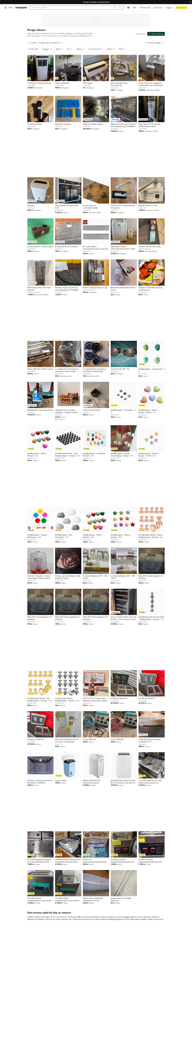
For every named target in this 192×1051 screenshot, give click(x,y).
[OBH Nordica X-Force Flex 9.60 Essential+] (40, 272)
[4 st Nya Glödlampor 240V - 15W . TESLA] (124, 561)
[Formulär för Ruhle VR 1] (124, 683)
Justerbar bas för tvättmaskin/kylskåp (90, 207)
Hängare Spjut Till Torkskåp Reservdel (121, 899)
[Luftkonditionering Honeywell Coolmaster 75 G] (151, 724)
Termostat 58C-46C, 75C (120, 369)
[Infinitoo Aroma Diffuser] (96, 395)
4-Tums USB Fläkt (89, 739)
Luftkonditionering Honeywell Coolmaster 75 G (149, 740)
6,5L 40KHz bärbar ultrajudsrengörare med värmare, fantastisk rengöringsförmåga (39, 899)
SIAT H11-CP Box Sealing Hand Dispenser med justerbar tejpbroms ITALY (96, 699)
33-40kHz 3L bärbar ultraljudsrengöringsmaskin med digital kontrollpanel (150, 861)
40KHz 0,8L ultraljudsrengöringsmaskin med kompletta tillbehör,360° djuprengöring (94, 861)
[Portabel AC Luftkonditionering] (40, 68)
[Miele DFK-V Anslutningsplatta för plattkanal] (151, 561)
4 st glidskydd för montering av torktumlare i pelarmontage (94, 370)
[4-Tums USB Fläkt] (96, 724)
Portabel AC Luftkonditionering (38, 83)
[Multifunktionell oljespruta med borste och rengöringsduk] (68, 724)
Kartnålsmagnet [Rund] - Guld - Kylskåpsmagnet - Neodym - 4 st (39, 699)
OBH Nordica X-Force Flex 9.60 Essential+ (38, 289)
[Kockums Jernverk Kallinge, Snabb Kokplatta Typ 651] (68, 561)
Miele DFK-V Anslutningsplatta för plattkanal (150, 577)
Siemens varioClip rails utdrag (149, 246)
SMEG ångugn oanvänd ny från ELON (66, 207)
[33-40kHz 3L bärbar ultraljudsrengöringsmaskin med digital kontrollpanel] (151, 844)
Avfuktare (31, 205)
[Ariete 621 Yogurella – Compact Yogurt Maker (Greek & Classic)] (40, 561)
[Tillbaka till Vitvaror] (28, 42)
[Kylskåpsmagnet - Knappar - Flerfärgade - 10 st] (40, 520)
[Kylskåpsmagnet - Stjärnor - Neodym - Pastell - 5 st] (151, 438)
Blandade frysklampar (63, 124)
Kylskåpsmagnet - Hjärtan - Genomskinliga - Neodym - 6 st (122, 454)
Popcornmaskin (60, 780)
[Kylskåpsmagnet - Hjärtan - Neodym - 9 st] (40, 438)
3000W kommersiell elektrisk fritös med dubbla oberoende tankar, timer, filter (68, 861)
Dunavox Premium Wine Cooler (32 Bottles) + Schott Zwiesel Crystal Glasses (123, 618)
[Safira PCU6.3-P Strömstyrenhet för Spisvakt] (124, 190)
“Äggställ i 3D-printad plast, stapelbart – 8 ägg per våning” (66, 411)
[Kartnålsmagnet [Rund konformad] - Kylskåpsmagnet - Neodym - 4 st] (151, 602)
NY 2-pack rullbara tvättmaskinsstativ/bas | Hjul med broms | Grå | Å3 (95, 248)
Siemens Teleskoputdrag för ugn (95, 288)
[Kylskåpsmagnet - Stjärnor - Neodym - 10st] (124, 520)
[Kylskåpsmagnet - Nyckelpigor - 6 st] (124, 395)
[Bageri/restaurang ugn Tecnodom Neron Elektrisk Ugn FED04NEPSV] (124, 109)
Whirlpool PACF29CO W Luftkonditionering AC (91, 781)
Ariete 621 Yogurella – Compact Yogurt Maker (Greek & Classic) (39, 577)
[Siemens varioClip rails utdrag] (151, 231)
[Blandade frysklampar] (68, 109)
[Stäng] (190, 2)
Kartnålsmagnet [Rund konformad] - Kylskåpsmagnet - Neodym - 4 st (151, 618)
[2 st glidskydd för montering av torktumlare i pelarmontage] (68, 354)
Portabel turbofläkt (34, 124)
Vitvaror (33, 43)
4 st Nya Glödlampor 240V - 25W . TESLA (95, 577)
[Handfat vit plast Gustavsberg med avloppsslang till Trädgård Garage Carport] (68, 272)
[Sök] (114, 7)
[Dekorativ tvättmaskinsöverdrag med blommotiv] (151, 272)
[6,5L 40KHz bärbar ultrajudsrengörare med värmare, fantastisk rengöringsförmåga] (40, 883)
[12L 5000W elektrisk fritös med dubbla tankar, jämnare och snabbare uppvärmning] (151, 765)
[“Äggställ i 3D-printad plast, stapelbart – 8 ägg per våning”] (68, 395)
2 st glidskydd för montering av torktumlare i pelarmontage (66, 370)
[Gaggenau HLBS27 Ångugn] (96, 109)
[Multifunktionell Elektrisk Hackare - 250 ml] (124, 272)
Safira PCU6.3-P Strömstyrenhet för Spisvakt (123, 207)
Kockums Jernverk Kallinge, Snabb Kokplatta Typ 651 (67, 577)
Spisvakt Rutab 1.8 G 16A (147, 205)
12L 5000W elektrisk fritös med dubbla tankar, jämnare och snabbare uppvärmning (150, 781)
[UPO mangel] (96, 68)
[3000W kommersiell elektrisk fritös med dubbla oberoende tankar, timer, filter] (68, 844)
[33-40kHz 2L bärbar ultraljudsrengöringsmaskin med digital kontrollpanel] (124, 844)
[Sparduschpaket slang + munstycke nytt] (124, 68)
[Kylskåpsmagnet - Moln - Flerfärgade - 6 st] (68, 520)
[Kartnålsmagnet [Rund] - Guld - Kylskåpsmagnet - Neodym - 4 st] (40, 683)
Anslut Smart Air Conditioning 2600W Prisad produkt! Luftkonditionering (149, 125)
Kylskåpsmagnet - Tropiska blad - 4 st (151, 370)
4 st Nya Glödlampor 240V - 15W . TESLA (123, 577)
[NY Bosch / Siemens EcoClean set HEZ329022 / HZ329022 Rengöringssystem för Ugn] (40, 765)
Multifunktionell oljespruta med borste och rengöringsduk (66, 740)
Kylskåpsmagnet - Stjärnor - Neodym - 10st (121, 536)
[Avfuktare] (40, 190)
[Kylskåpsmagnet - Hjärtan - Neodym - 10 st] (96, 520)
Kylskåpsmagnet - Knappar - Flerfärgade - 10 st (37, 536)
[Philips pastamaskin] (68, 68)
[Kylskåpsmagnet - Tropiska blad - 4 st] (151, 354)
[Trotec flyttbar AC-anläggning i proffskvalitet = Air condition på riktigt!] (151, 68)
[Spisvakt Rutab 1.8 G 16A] (151, 190)
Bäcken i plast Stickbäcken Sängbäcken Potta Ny (93, 899)
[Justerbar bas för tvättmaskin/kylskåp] (96, 190)
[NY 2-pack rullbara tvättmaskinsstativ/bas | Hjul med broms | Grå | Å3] (96, 231)
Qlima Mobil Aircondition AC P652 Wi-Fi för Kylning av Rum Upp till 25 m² (123, 781)
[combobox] (73, 7)
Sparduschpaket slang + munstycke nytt (120, 84)
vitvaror (53, 917)
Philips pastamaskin (62, 83)
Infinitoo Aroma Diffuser (92, 410)
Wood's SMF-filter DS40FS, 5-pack (40, 369)
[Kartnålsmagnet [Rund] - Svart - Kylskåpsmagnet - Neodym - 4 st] (68, 438)
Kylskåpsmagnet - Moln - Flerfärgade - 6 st (64, 536)
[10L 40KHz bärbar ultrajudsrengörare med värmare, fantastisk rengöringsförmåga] (68, 883)
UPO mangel (87, 83)
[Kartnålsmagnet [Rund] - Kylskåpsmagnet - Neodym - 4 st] (68, 683)
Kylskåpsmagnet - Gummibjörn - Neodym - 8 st (94, 454)
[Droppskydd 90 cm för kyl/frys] (68, 231)
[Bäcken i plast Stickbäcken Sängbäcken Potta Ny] (96, 883)
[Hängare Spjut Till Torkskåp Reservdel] (124, 883)
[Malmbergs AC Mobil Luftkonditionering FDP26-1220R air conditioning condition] (124, 231)
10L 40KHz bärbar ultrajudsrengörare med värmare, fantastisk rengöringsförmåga (67, 899)
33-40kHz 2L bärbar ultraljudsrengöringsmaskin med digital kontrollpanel (122, 861)
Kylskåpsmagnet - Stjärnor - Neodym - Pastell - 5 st (148, 454)
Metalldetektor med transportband (40, 410)
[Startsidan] (21, 8)
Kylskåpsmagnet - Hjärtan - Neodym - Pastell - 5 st (148, 411)
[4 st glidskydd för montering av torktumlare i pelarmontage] (96, 354)
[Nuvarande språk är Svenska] (128, 8)
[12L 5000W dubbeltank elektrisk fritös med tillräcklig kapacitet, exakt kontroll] (40, 844)
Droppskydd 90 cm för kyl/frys (66, 246)
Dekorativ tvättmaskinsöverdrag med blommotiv (150, 289)
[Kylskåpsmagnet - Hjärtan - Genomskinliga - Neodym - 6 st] (124, 438)
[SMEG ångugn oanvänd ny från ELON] (68, 190)
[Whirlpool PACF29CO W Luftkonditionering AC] (96, 765)
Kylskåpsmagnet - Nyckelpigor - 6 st (123, 411)
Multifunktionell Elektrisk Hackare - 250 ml (123, 289)
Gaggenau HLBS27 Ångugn (93, 124)
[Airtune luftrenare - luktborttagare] (40, 231)
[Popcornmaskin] (68, 765)
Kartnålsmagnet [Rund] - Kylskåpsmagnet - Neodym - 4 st (67, 699)
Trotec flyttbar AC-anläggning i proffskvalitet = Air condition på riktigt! (150, 84)
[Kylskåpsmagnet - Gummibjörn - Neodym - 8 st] (96, 438)
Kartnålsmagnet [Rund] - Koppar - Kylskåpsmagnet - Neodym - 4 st (150, 536)
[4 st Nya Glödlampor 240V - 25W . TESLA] (96, 561)
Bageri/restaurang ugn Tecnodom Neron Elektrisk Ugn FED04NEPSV (123, 125)
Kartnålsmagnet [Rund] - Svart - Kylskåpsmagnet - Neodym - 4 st (67, 454)
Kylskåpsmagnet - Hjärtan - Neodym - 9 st (37, 454)
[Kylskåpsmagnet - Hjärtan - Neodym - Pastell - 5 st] (151, 395)
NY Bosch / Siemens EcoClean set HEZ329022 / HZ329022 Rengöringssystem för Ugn (39, 781)
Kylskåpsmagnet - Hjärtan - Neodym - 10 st (93, 536)
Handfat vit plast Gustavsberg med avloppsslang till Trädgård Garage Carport (66, 289)
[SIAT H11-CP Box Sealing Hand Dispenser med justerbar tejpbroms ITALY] (96, 683)
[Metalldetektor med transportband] (40, 395)
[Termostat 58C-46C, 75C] (124, 354)
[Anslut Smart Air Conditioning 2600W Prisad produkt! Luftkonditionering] (151, 109)
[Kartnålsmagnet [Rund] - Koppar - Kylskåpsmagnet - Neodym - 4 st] (151, 520)
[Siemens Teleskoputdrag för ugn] (96, 272)
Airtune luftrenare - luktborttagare (40, 246)
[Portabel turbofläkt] (40, 109)
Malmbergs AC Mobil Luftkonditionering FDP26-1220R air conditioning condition (123, 248)
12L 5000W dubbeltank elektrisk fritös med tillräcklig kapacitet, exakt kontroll (39, 861)
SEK (134, 8)
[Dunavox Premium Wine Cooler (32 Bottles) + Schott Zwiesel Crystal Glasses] (124, 602)
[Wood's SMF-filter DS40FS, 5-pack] (40, 354)
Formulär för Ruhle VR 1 (119, 698)
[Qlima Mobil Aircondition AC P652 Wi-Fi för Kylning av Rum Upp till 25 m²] (124, 765)
